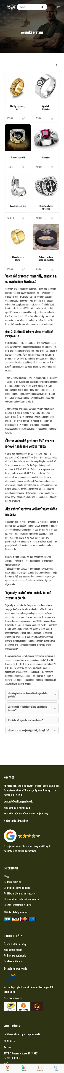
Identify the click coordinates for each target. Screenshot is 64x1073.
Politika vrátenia (13, 961)
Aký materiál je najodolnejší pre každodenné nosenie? (27, 708)
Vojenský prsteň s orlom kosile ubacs (46, 258)
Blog (6, 876)
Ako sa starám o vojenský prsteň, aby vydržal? (28, 730)
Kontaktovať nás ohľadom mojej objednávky (26, 813)
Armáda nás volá (18, 157)
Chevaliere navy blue (18, 206)
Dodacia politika (12, 882)
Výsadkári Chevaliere (46, 107)
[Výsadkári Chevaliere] (46, 86)
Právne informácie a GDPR (17, 905)
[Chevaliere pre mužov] (18, 237)
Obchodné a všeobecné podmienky (21, 899)
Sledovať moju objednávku (17, 808)
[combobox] (28, 7)
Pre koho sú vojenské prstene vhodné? (25, 720)
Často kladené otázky (15, 944)
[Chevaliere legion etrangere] (46, 185)
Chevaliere (46, 157)
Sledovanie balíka (13, 950)
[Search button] (42, 7)
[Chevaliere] (46, 137)
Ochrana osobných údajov (17, 888)
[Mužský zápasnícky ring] (18, 86)
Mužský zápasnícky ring (17, 107)
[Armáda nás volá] (18, 137)
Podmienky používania (15, 955)
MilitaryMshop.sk (22, 675)
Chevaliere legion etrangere (46, 207)
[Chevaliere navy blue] (18, 185)
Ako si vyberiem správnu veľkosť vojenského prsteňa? (27, 694)
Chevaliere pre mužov (17, 258)
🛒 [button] (23, 166)
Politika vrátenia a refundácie (20, 893)
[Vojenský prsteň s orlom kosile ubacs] (46, 237)
